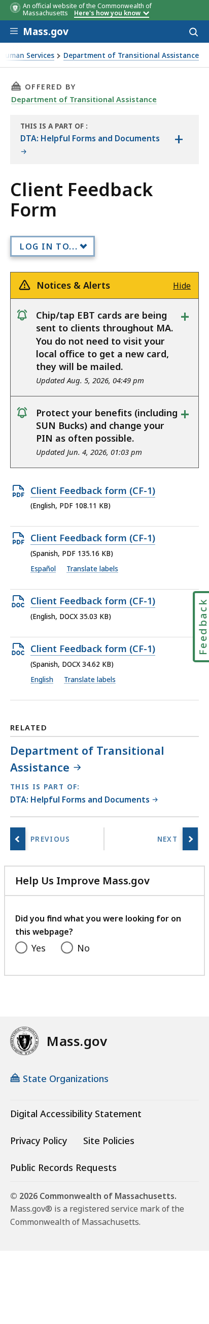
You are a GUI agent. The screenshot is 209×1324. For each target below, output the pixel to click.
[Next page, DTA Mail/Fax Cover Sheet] (190, 838)
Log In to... (49, 246)
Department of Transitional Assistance (131, 55)
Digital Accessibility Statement (76, 1113)
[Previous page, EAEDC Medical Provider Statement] (17, 838)
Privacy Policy (38, 1140)
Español (43, 569)
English (41, 679)
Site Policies (108, 1140)
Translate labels (92, 569)
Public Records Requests (63, 1167)
